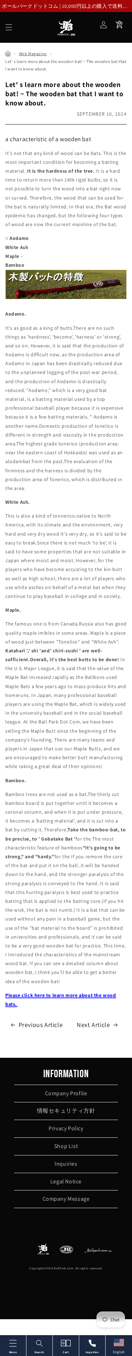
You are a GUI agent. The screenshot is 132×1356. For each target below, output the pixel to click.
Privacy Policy (66, 1128)
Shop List (66, 1146)
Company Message (66, 1198)
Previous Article (41, 1025)
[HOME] (8, 53)
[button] (9, 27)
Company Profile (66, 1093)
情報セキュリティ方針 (66, 1110)
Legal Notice (66, 1181)
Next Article (93, 1025)
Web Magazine (33, 53)
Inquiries (66, 1163)
